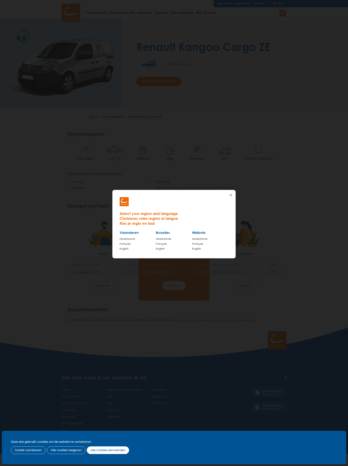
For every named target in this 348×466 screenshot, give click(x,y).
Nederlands (127, 239)
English (124, 249)
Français (125, 244)
